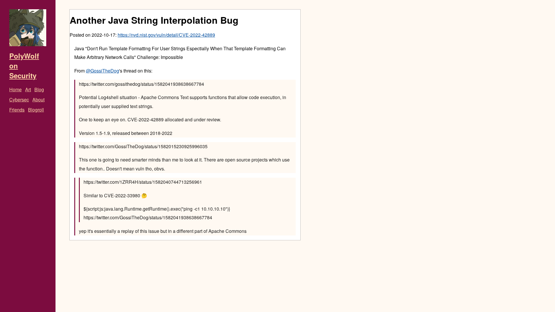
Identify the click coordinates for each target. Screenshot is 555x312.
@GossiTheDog (102, 70)
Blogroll (36, 109)
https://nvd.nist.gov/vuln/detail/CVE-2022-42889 (166, 34)
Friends (17, 109)
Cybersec (19, 99)
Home (15, 89)
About (38, 99)
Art (28, 89)
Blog (39, 89)
